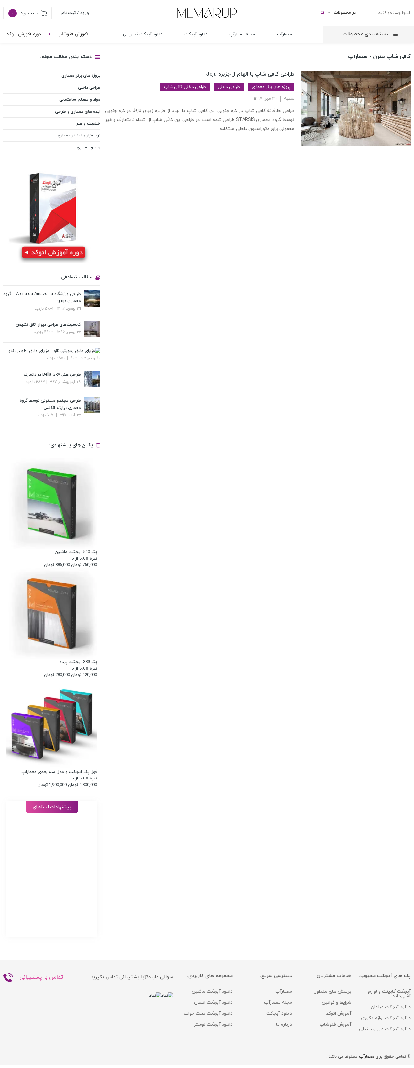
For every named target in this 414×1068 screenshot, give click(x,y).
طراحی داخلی (229, 87)
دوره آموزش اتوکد (23, 34)
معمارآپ (284, 34)
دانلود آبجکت (195, 34)
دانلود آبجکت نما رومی (142, 34)
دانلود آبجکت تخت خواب (208, 1013)
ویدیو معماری (88, 147)
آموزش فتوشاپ (72, 34)
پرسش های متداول (332, 991)
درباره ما (284, 1024)
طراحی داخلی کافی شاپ (185, 87)
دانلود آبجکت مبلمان (391, 1007)
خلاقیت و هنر (88, 123)
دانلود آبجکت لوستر (213, 1024)
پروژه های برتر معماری (271, 87)
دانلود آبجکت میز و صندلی (385, 1029)
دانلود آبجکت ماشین (212, 991)
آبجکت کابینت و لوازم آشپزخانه (389, 993)
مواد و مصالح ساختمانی (79, 100)
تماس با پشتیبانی (41, 977)
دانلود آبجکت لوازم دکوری (386, 1018)
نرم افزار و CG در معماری (79, 135)
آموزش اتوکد (338, 1013)
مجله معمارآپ (242, 34)
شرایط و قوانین (336, 1002)
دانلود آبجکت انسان (213, 1002)
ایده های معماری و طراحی (77, 111)
